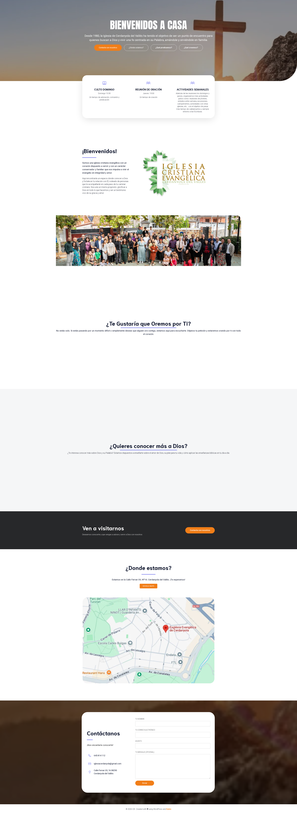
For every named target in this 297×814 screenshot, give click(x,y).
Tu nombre (139, 719)
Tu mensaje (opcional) (144, 752)
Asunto (138, 741)
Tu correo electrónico (145, 730)
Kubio (168, 809)
